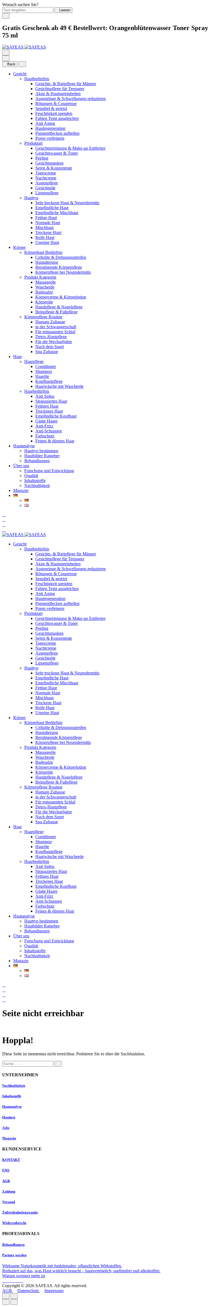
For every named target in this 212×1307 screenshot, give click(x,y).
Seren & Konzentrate (53, 168)
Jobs (5, 1128)
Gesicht (19, 73)
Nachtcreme (45, 178)
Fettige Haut (46, 217)
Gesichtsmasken (49, 163)
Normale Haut (47, 222)
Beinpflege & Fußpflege (56, 312)
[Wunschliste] (4, 524)
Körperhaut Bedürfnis (43, 252)
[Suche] (4, 514)
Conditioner (45, 366)
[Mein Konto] (4, 519)
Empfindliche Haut (51, 207)
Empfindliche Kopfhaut (55, 416)
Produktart (33, 143)
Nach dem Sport (49, 346)
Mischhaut (44, 227)
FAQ (5, 1170)
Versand (8, 1202)
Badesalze (44, 292)
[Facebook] (4, 1280)
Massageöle (45, 282)
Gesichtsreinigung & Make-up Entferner (70, 148)
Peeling (41, 158)
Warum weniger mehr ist (23, 1275)
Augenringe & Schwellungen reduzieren (70, 98)
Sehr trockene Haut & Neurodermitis (67, 202)
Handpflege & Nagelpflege (59, 307)
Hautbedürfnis (36, 78)
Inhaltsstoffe (35, 480)
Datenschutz (28, 1290)
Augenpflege (46, 183)
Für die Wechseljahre (53, 341)
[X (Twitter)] (13, 1280)
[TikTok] (17, 1280)
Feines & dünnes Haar (54, 441)
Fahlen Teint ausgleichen (57, 118)
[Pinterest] (21, 1280)
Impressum (53, 1290)
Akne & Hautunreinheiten (58, 93)
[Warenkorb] (4, 529)
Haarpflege (34, 361)
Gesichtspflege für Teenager (59, 88)
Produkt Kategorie (40, 277)
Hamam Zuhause (50, 321)
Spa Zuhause (46, 351)
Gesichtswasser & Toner (56, 153)
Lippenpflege (47, 192)
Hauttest (8, 1117)
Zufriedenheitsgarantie (20, 1212)
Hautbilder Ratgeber (42, 455)
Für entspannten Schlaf (55, 331)
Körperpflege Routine (43, 316)
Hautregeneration (50, 128)
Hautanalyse (24, 445)
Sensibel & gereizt (51, 108)
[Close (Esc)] (5, 1296)
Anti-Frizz (44, 426)
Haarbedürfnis (36, 391)
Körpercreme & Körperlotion (60, 297)
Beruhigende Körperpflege (58, 267)
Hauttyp (31, 197)
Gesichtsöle (45, 187)
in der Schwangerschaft (55, 326)
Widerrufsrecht (14, 1223)
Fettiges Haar (47, 406)
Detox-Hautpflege (51, 336)
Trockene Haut (48, 232)
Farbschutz (44, 436)
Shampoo (43, 371)
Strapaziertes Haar (51, 401)
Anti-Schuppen (48, 431)
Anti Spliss (44, 396)
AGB (6, 1181)
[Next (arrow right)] (14, 1302)
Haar (17, 356)
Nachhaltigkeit (37, 485)
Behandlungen (37, 460)
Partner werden (14, 1255)
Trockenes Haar (49, 411)
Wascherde (44, 287)
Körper (19, 247)
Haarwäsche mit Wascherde (59, 386)
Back (11, 64)
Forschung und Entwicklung (49, 470)
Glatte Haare (46, 421)
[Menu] (5, 52)
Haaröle (42, 376)
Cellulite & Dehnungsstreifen (60, 257)
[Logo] (24, 47)
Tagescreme (45, 173)
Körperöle (44, 302)
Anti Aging (45, 123)
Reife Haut (44, 237)
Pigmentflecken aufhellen (57, 133)
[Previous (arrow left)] (5, 1302)
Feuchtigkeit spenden (53, 113)
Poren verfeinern (49, 138)
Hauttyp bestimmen (41, 450)
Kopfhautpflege (49, 381)
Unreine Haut (47, 242)
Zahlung (8, 1191)
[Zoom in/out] (14, 1296)
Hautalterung (46, 262)
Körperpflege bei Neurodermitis (63, 272)
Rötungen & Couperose (56, 103)
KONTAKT (11, 1160)
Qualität (31, 475)
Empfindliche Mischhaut (56, 212)
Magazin (20, 490)
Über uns (21, 465)
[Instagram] (9, 1280)
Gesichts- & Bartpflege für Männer (65, 83)
